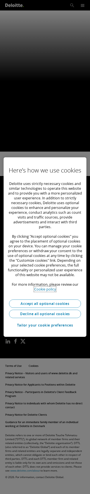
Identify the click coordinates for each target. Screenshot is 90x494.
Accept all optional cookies (45, 303)
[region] (44, 247)
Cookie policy (45, 289)
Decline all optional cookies (45, 313)
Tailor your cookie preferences (45, 325)
